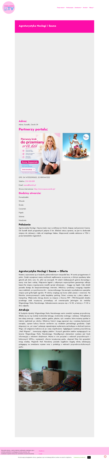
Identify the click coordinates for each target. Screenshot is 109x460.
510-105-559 (30, 181)
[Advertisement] (54, 62)
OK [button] (89, 457)
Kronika (85, 7)
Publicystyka (69, 7)
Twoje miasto (60, 7)
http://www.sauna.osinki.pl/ (44, 189)
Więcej (91, 7)
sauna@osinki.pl (30, 185)
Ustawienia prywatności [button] (79, 457)
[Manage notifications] (105, 456)
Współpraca (41, 451)
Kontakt (40, 454)
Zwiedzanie (78, 7)
